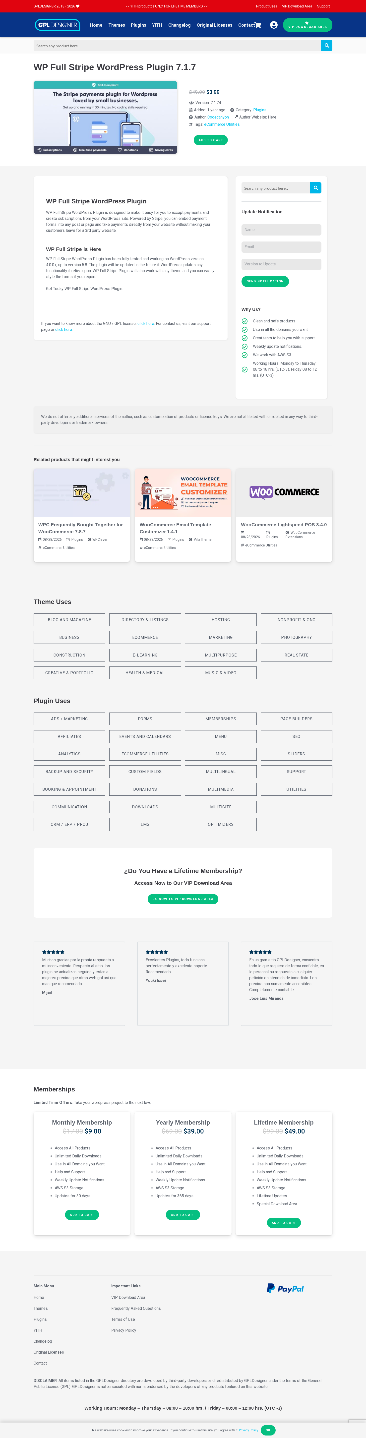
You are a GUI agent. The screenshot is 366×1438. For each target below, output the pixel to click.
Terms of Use (123, 1319)
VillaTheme (203, 539)
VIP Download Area (128, 1297)
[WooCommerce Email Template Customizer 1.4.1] (183, 493)
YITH (38, 1330)
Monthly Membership (82, 1122)
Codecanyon (218, 117)
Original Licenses (49, 1352)
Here (272, 117)
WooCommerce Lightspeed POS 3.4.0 (284, 524)
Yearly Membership (183, 1122)
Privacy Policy (123, 1330)
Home (39, 1297)
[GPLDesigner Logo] (57, 24)
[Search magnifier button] (326, 45)
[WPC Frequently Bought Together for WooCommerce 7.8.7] (82, 493)
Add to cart (210, 140)
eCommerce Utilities (222, 124)
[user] (274, 25)
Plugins (259, 110)
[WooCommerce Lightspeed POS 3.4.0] (284, 493)
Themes (41, 1308)
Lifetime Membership (284, 1122)
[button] (82, 1215)
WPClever (100, 539)
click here (145, 323)
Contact (40, 1363)
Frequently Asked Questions (136, 1308)
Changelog (43, 1341)
